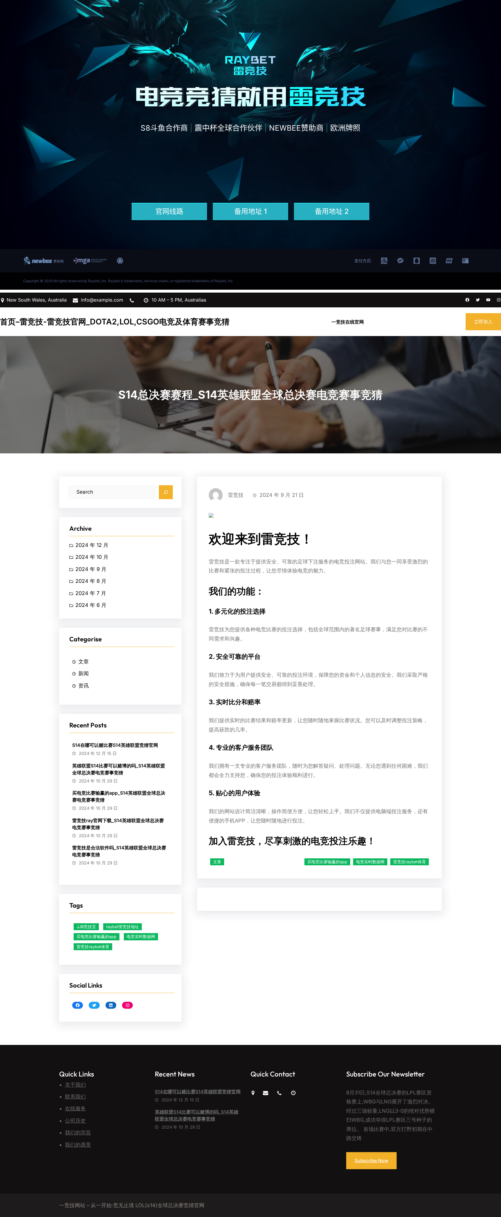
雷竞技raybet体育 (93, 946)
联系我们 (75, 1097)
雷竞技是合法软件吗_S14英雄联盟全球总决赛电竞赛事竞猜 (119, 851)
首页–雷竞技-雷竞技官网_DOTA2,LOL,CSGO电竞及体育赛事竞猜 (115, 321)
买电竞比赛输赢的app (97, 936)
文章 (83, 661)
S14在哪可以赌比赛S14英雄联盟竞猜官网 (115, 745)
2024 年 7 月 (90, 593)
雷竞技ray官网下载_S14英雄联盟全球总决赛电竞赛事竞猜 (118, 824)
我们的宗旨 (78, 1133)
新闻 (83, 673)
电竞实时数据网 (141, 936)
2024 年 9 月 (90, 569)
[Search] (166, 492)
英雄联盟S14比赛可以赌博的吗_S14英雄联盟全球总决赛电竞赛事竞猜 (118, 769)
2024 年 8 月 (90, 581)
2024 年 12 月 (91, 545)
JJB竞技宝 (86, 926)
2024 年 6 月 (90, 605)
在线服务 (75, 1108)
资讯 (83, 686)
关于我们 (75, 1085)
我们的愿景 (78, 1145)
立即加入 (483, 321)
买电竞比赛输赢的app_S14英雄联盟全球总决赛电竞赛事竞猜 (118, 796)
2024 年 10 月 (91, 557)
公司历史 (75, 1121)
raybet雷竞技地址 (122, 926)
